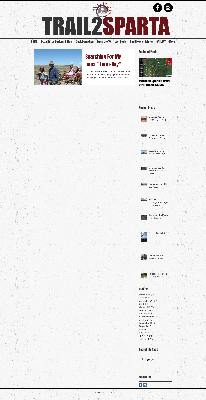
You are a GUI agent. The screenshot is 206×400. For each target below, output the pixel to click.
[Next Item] (167, 67)
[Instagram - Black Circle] (168, 7)
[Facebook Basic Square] (140, 385)
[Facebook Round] (157, 7)
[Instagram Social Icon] (145, 385)
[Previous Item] (143, 67)
